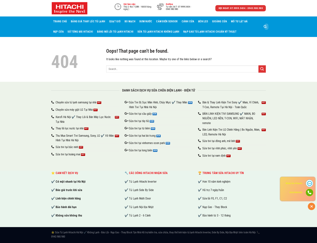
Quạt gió (115, 21)
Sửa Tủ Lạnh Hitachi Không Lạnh (158, 31)
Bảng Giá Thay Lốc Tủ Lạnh (88, 21)
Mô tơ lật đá (239, 21)
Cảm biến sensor (167, 21)
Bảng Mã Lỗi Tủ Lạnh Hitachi (115, 31)
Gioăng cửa (219, 21)
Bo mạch (130, 21)
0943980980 (295, 192)
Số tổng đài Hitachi (80, 31)
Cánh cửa (188, 21)
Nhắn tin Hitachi (294, 183)
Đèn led (203, 21)
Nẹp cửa (58, 31)
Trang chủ (60, 21)
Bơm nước (145, 21)
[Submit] (265, 27)
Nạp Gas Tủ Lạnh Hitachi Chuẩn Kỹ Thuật (209, 31)
